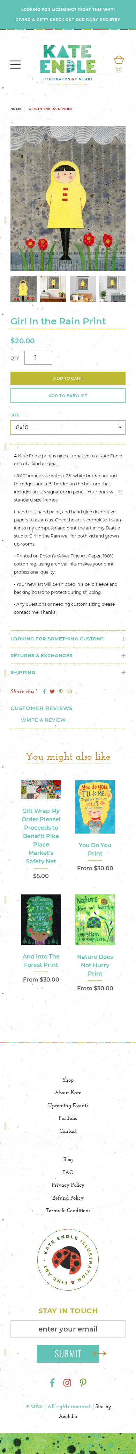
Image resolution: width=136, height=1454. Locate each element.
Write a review (43, 720)
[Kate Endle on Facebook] (52, 1383)
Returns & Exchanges (41, 655)
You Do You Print (95, 849)
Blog (68, 1159)
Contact (68, 1131)
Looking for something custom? (57, 638)
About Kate (68, 1092)
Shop (68, 1079)
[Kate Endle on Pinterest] (83, 1383)
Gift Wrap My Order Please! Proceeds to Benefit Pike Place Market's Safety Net (41, 836)
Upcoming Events (68, 1105)
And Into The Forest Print (41, 960)
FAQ (68, 1172)
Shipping (22, 672)
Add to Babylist (68, 395)
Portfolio (68, 1118)
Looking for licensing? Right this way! (68, 9)
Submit (68, 1353)
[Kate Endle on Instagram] (67, 1383)
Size (15, 415)
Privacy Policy (68, 1184)
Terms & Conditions (68, 1210)
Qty (14, 358)
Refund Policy (68, 1197)
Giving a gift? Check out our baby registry (68, 19)
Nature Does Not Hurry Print (95, 965)
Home (16, 109)
